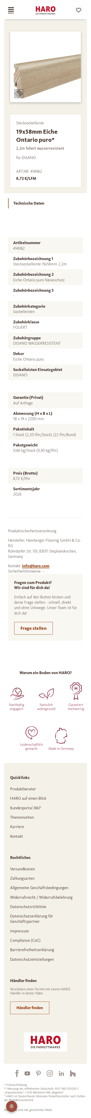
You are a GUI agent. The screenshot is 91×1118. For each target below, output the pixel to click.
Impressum (19, 931)
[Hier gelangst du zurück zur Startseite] (45, 10)
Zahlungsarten (22, 878)
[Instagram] (47, 1073)
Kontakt (16, 836)
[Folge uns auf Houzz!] (70, 1073)
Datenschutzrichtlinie (28, 906)
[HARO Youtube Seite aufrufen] (24, 1073)
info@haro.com (35, 565)
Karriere (17, 826)
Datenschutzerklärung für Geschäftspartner (31, 919)
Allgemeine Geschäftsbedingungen (39, 887)
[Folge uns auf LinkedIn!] (58, 1073)
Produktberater (23, 789)
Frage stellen (33, 628)
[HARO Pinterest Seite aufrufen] (35, 1073)
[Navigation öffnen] (14, 10)
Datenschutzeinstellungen (32, 959)
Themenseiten (22, 817)
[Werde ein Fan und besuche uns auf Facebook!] (13, 1073)
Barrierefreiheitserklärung (32, 949)
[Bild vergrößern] (18, 93)
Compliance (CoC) (25, 940)
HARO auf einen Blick (28, 798)
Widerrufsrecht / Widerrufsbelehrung (41, 897)
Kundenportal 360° (25, 808)
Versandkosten (22, 869)
